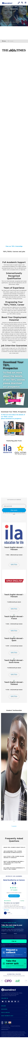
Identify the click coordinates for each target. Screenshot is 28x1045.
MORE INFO (5, 22)
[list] (14, 981)
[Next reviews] (24, 907)
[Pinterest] (15, 1001)
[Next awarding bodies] (26, 980)
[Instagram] (12, 1001)
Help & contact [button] (5, 1012)
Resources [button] (4, 1009)
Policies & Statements (5, 1027)
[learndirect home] (8, 989)
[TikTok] (18, 1001)
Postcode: (14, 502)
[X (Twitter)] (5, 1001)
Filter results (14, 510)
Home (4, 41)
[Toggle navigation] (25, 3)
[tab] (14, 847)
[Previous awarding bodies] (2, 980)
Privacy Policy (17, 944)
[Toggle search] (22, 3)
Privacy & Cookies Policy (15, 1026)
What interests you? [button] (7, 1015)
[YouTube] (2, 1001)
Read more (6, 909)
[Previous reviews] (4, 907)
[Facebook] (9, 1001)
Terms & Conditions (5, 1026)
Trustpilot (14, 826)
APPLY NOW (14, 564)
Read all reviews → (14, 895)
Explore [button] (3, 1005)
